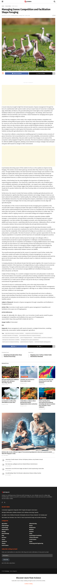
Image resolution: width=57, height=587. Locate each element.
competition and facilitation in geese (34, 333)
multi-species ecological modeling (11, 341)
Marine (31, 525)
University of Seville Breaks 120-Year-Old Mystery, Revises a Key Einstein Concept (24, 459)
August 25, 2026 (5, 384)
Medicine (31, 529)
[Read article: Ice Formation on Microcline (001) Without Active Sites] (10, 393)
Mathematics (32, 527)
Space (30, 541)
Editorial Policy (33, 523)
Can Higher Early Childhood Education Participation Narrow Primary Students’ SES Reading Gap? (24, 515)
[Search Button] (54, 1)
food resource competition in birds (11, 337)
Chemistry (4, 541)
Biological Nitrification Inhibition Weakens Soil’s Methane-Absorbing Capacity (10, 381)
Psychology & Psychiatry (35, 535)
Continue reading (28, 583)
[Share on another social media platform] (54, 73)
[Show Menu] (2, 1)
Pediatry (31, 531)
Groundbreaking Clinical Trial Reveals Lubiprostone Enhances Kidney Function (23, 473)
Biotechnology (5, 533)
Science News (8, 6)
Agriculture (4, 523)
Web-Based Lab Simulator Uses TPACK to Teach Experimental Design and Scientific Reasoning (24, 517)
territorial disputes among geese (42, 341)
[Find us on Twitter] (4, 502)
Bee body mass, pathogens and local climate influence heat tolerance (21, 464)
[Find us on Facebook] (2, 502)
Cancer (3, 539)
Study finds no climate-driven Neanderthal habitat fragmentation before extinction (28, 402)
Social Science (32, 539)
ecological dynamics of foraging (10, 335)
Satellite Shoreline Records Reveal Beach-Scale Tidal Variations (46, 381)
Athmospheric (5, 529)
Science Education (33, 537)
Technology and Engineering (36, 543)
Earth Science (15, 6)
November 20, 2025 (6, 15)
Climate (3, 543)
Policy (30, 533)
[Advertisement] (28, 78)
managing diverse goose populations (30, 339)
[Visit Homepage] (28, 1)
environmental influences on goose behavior (30, 335)
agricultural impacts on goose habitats (14, 333)
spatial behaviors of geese (26, 341)
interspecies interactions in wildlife (11, 339)
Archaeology (5, 527)
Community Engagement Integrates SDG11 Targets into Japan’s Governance (19, 510)
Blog (3, 535)
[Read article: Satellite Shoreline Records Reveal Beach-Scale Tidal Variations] (47, 372)
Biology (4, 531)
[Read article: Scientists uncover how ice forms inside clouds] (28, 372)
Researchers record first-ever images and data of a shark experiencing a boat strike (24, 468)
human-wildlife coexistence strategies (43, 337)
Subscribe (5, 559)
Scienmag (7, 571)
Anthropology (5, 525)
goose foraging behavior (26, 337)
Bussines (4, 537)
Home (3, 6)
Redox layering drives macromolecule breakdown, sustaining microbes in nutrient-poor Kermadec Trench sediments (47, 404)
